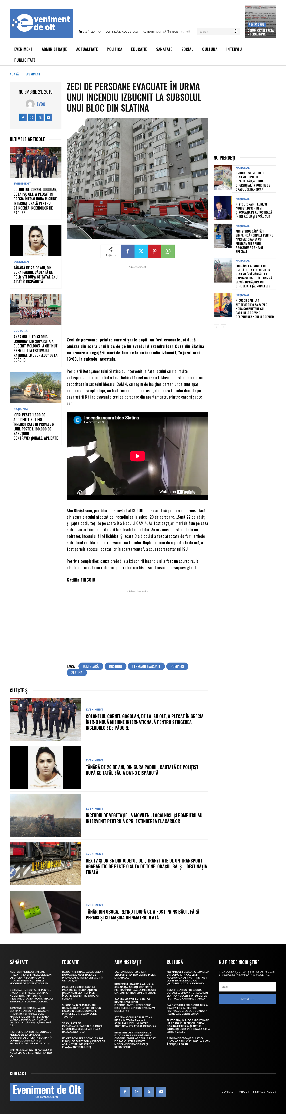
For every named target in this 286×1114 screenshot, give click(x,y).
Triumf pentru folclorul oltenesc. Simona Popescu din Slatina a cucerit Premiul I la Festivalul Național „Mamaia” (187, 994)
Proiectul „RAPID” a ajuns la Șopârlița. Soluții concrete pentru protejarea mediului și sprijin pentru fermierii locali (135, 988)
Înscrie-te (247, 999)
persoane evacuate (146, 666)
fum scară (91, 666)
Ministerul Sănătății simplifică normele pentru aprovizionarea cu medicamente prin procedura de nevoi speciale (254, 241)
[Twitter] (40, 117)
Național (21, 409)
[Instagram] (31, 117)
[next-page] (223, 327)
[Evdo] (31, 104)
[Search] (235, 31)
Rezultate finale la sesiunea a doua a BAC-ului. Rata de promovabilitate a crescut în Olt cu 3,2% (82, 976)
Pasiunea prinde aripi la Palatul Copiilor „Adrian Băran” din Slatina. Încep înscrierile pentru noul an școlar (80, 993)
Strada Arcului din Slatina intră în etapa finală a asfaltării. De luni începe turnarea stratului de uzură (135, 1022)
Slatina (76, 672)
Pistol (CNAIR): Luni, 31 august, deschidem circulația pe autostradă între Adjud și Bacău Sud (254, 210)
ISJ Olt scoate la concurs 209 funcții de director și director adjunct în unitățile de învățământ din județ (83, 1043)
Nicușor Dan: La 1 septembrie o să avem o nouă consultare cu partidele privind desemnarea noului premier (255, 308)
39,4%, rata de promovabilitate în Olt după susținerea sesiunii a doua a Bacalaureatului (82, 1027)
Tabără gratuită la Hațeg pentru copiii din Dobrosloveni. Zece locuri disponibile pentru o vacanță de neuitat (134, 1005)
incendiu (115, 666)
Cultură (20, 331)
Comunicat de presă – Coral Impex (260, 32)
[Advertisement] (137, 300)
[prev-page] (216, 327)
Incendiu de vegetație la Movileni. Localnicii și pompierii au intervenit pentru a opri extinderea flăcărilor (144, 818)
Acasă (14, 74)
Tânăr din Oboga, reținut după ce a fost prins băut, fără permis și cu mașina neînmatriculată (142, 914)
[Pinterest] (154, 251)
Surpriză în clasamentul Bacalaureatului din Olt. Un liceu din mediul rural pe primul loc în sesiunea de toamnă (81, 1011)
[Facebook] (23, 117)
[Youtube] (48, 117)
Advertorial (256, 24)
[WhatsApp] (168, 251)
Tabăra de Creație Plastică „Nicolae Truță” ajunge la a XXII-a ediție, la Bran (188, 1041)
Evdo (41, 104)
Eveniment (32, 74)
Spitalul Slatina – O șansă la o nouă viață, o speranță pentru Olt (31, 1053)
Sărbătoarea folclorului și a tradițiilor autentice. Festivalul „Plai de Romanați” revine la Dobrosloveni (187, 1009)
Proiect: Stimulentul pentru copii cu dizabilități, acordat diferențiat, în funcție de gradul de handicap (253, 180)
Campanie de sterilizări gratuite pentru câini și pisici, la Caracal (135, 975)
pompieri (177, 666)
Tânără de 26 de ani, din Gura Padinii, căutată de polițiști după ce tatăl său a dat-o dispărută (35, 274)
